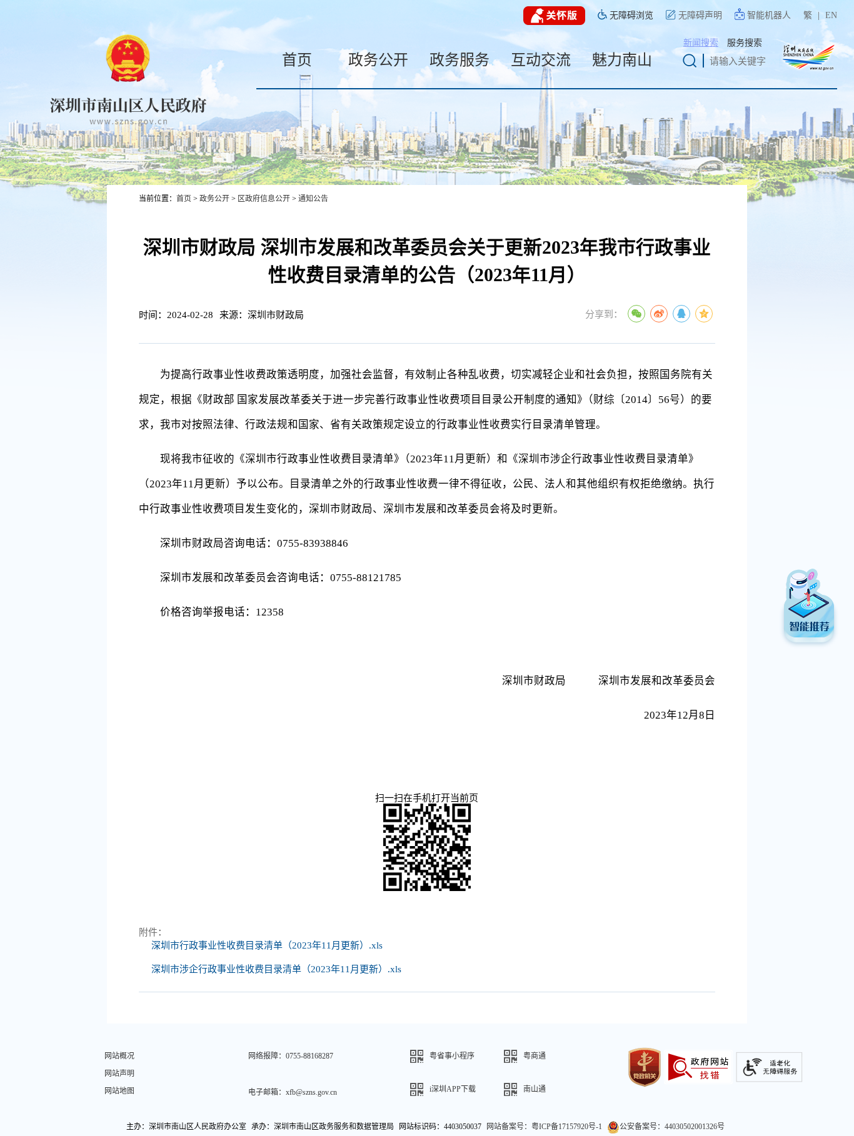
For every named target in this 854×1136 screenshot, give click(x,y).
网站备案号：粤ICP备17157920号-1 (544, 1126)
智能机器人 (769, 15)
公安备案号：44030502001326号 (672, 1126)
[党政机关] (644, 1066)
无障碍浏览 (631, 15)
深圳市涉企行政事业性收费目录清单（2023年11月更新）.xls (276, 969)
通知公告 (313, 198)
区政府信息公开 (264, 198)
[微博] (659, 313)
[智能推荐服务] (809, 609)
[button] (457, 1056)
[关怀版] (554, 16)
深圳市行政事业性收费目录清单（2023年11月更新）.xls (267, 945)
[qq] (681, 313)
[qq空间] (704, 313)
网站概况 (119, 1056)
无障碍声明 (700, 15)
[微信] (636, 313)
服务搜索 (744, 42)
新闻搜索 (700, 42)
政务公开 (214, 198)
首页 (183, 198)
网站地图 (119, 1091)
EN (831, 15)
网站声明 (119, 1073)
